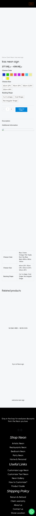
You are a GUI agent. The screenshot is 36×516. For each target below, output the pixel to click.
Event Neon (10, 57)
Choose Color (7, 70)
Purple (30, 255)
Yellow (21, 261)
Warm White (23, 259)
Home (4, 57)
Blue (20, 253)
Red (20, 257)
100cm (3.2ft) (27, 268)
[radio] (3, 74)
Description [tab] (6, 121)
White (29, 259)
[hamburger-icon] (31, 3)
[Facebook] (18, 430)
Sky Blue (25, 257)
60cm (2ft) (22, 266)
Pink (26, 255)
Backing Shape (7, 93)
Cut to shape (23, 274)
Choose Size (6, 81)
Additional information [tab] (10, 125)
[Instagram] (21, 430)
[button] (32, 512)
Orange (21, 255)
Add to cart (21, 109)
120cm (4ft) (23, 270)
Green (24, 253)
